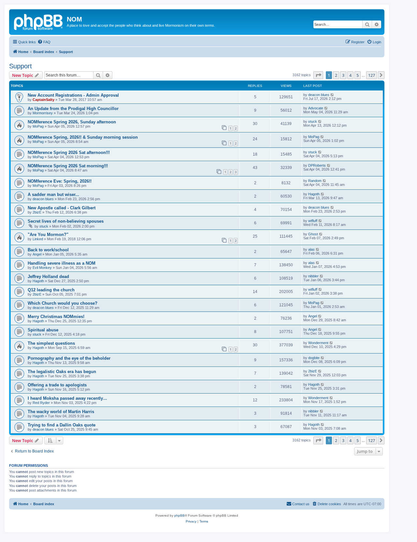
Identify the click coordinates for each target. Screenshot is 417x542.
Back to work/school (48, 249)
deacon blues (318, 95)
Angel (37, 254)
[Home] (39, 21)
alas (311, 249)
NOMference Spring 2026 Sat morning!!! (68, 165)
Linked (38, 239)
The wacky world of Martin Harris (61, 411)
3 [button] (343, 75)
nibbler (313, 276)
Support (20, 66)
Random (315, 181)
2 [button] (336, 75)
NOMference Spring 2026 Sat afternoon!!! (69, 152)
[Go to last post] (332, 95)
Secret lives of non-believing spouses (66, 221)
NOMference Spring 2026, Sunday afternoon (72, 121)
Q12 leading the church (51, 289)
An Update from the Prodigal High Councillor (73, 108)
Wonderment (318, 343)
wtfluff (312, 221)
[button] (318, 75)
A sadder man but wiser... (53, 194)
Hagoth (314, 194)
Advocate (315, 108)
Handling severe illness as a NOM (61, 263)
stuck (312, 121)
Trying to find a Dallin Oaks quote (61, 425)
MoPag (38, 126)
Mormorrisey (43, 113)
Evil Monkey (42, 268)
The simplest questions (51, 343)
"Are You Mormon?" (48, 234)
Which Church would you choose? (62, 303)
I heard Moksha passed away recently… (67, 398)
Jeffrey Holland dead (48, 276)
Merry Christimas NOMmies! (56, 316)
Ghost (313, 234)
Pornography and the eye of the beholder (69, 358)
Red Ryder (41, 403)
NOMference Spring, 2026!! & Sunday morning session (83, 137)
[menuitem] (43, 42)
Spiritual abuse (43, 329)
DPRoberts (317, 165)
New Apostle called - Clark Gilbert (61, 207)
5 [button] (357, 75)
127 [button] (371, 75)
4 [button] (350, 75)
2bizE (37, 212)
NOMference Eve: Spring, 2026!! (60, 181)
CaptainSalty (43, 100)
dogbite (314, 358)
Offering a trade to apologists (57, 384)
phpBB (179, 515)
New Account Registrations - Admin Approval (73, 95)
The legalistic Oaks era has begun (62, 371)
